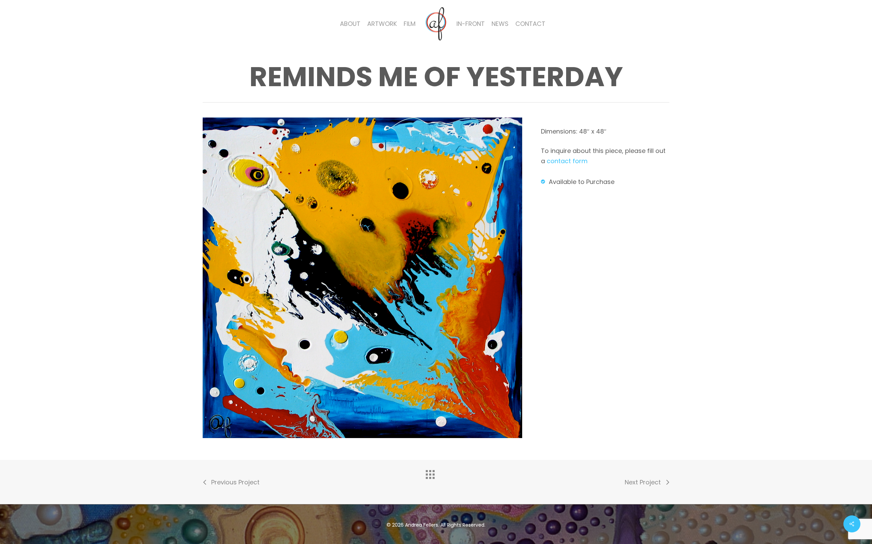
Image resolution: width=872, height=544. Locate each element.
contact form (567, 161)
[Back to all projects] (436, 480)
